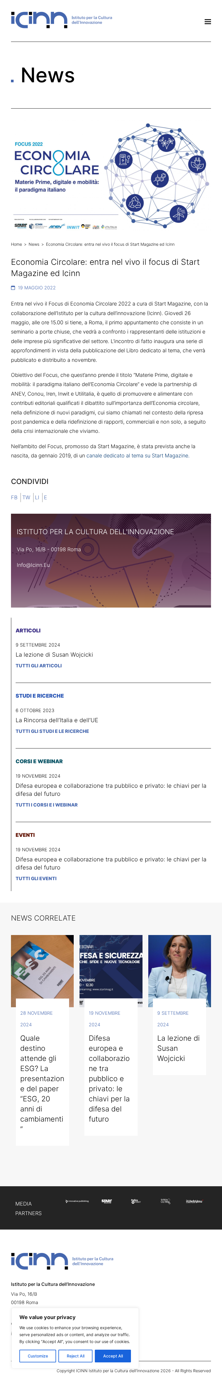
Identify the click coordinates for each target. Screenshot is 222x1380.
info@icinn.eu (33, 565)
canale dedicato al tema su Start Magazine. (138, 455)
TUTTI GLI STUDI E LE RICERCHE (52, 731)
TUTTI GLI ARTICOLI (39, 665)
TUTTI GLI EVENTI (36, 878)
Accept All (113, 1355)
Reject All (75, 1355)
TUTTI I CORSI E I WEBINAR (47, 805)
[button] (208, 21)
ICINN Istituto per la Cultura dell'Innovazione (117, 1370)
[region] (75, 1338)
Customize (38, 1355)
